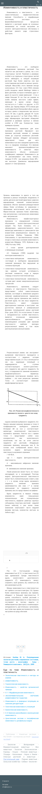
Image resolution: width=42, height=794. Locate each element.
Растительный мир (11, 759)
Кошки (15, 752)
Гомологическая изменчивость (16, 684)
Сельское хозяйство (11, 762)
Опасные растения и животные (19, 757)
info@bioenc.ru (7, 787)
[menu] (2, 3)
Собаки (24, 762)
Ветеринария (29, 745)
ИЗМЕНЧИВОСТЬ (11, 681)
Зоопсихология (31, 749)
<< (37, 5)
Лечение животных (29, 752)
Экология (33, 762)
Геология (18, 749)
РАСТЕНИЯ (7, 737)
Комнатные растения (27, 734)
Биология (11, 745)
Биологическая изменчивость (16, 710)
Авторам (5, 784)
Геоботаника (10, 734)
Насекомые (17, 754)
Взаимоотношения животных (16, 747)
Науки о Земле (30, 754)
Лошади (6, 754)
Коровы (6, 752)
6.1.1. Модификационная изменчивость (19, 693)
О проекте (5, 781)
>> (40, 5)
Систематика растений (21, 737)
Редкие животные (29, 759)
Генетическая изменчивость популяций (20, 707)
